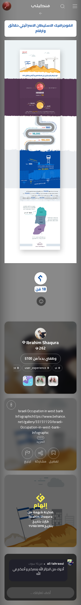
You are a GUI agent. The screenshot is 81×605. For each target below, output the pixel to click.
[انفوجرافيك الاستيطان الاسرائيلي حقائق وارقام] (40, 151)
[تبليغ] (27, 453)
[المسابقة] (40, 381)
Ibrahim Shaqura (40, 517)
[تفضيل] (53, 453)
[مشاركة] (40, 453)
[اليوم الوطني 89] (53, 381)
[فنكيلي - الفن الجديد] (40, 6)
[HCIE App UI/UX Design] (28, 381)
